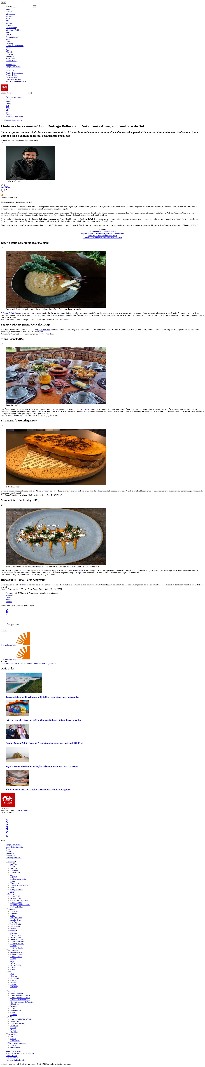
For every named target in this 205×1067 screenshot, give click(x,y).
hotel (24, 585)
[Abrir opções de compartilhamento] (5, 190)
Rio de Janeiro (15, 924)
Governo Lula (15, 898)
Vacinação (14, 1026)
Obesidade (14, 1032)
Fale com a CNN (12, 77)
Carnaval (13, 976)
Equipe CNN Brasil (13, 67)
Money (8, 103)
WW (7, 106)
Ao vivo (9, 99)
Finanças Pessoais (17, 944)
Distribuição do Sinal (13, 79)
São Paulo (14, 922)
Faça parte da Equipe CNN (16, 81)
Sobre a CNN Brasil (13, 1051)
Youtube (9, 602)
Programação (11, 65)
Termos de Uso (11, 75)
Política (8, 9)
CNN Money (11, 28)
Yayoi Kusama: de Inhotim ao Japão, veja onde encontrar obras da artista (42, 766)
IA (7, 112)
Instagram (9, 595)
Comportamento (12, 37)
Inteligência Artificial (13, 30)
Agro (8, 18)
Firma (46, 491)
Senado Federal (16, 903)
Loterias (13, 946)
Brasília (13, 928)
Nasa (12, 1036)
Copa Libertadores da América (21, 1002)
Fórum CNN (10, 56)
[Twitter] (7, 820)
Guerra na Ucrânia (17, 952)
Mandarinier (78, 570)
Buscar (8, 7)
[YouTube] (7, 825)
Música (13, 982)
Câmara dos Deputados (19, 900)
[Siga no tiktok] (7, 615)
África (12, 963)
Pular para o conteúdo (14, 97)
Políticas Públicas (16, 907)
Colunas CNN (11, 61)
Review (9, 48)
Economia (9, 25)
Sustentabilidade (16, 948)
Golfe (12, 1013)
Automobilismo (16, 1010)
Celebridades (15, 978)
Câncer (13, 1028)
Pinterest (9, 599)
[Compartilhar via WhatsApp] (8, 188)
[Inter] (7, 818)
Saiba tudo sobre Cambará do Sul (102, 231)
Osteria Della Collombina (12, 313)
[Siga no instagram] (7, 610)
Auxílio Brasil (15, 920)
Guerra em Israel (16, 954)
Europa (13, 959)
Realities (13, 985)
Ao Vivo (13, 864)
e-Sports (13, 1015)
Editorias (11, 862)
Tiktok (8, 597)
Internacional (10, 14)
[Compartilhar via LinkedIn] (6, 188)
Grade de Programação (14, 847)
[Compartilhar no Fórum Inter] (2, 195)
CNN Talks (10, 54)
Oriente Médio (15, 965)
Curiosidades (15, 1041)
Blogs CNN (10, 58)
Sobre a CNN (11, 71)
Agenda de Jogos (16, 993)
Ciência (8, 41)
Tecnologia (10, 44)
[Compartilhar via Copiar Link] (9, 188)
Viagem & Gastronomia (14, 46)
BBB (12, 974)
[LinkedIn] (7, 830)
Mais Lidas (7, 668)
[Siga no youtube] (7, 612)
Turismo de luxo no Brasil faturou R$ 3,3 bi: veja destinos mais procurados (42, 697)
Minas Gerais (15, 926)
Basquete (13, 1006)
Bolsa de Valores (16, 939)
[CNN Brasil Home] (14, 90)
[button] (102, 162)
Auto (7, 50)
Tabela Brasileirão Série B (20, 998)
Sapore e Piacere (43, 330)
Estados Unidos (16, 957)
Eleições (9, 12)
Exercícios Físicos (17, 1023)
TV (11, 989)
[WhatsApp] (7, 837)
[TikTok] (7, 834)
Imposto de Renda (17, 941)
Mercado (13, 933)
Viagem (13, 1045)
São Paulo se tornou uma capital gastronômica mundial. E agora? (38, 789)
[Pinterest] (7, 832)
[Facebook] (7, 822)
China (12, 969)
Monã (87, 409)
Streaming (14, 987)
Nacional (9, 16)
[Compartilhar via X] (4, 188)
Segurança (14, 913)
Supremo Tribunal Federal (20, 905)
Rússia (12, 967)
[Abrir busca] (34, 6)
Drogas (13, 1030)
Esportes (9, 23)
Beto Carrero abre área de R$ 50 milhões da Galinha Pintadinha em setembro (44, 720)
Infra (7, 21)
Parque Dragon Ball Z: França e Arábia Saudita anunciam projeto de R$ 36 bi (44, 743)
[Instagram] (7, 827)
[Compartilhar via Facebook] (2, 188)
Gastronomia (15, 1047)
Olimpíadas (14, 1004)
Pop (7, 32)
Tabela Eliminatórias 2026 (20, 1000)
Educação (9, 52)
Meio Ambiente (16, 918)
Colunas (9, 851)
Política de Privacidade (14, 73)
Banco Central (15, 937)
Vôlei (12, 1008)
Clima (12, 916)
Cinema (13, 980)
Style (7, 35)
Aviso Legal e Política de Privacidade (20, 1054)
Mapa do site (10, 855)
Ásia (12, 961)
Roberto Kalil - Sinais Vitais (20, 1019)
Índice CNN (15, 896)
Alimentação (15, 1021)
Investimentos (15, 935)
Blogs (8, 849)
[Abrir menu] (3, 2)
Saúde (8, 39)
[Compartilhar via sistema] (2, 192)
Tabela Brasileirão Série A (20, 995)
